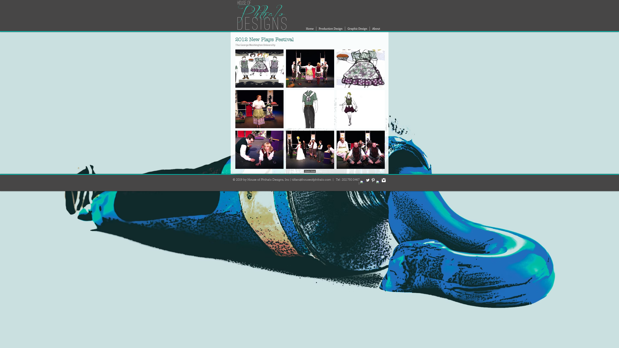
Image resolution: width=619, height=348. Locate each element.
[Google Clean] (378, 183)
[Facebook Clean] (362, 183)
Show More (310, 171)
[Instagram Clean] (384, 180)
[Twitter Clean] (368, 180)
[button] (259, 68)
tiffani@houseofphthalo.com (311, 180)
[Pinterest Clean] (373, 180)
